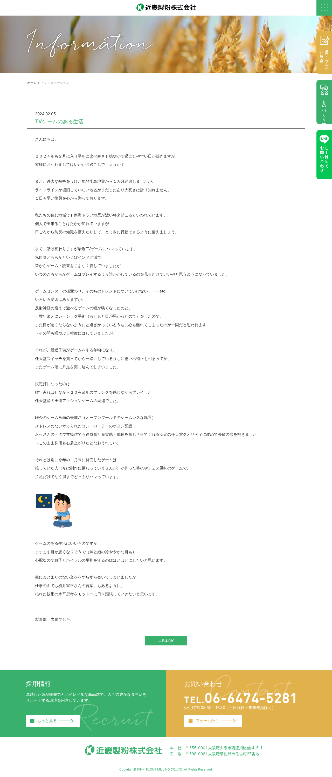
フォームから (203, 721)
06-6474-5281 (241, 697)
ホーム (32, 83)
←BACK (166, 640)
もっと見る (43, 721)
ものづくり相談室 (324, 108)
